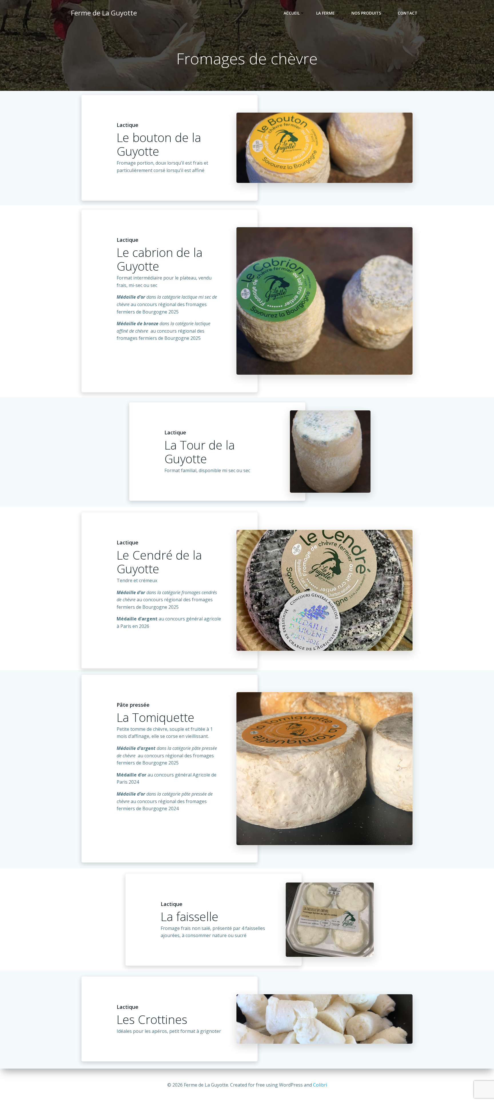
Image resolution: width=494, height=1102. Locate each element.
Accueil (292, 13)
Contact (407, 13)
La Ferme (325, 13)
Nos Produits (366, 13)
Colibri (320, 1085)
